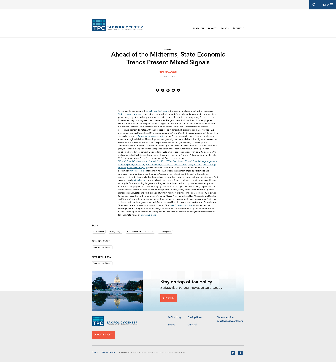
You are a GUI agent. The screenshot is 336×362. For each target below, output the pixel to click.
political (136, 180)
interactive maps (148, 215)
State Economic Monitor (129, 114)
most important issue (157, 111)
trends (143, 180)
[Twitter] (233, 354)
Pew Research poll (138, 171)
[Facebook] (240, 354)
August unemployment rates (151, 136)
